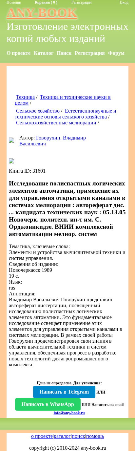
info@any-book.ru (69, 413)
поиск (78, 436)
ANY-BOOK (42, 12)
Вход (124, 2)
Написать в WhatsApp (48, 404)
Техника (25, 97)
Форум (116, 53)
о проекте (42, 436)
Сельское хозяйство (38, 111)
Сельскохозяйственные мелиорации (56, 122)
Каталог (43, 53)
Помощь (14, 2)
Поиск (64, 53)
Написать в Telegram (64, 392)
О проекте (18, 53)
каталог (62, 436)
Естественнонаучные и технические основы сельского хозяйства (65, 113)
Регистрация (81, 2)
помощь (95, 436)
